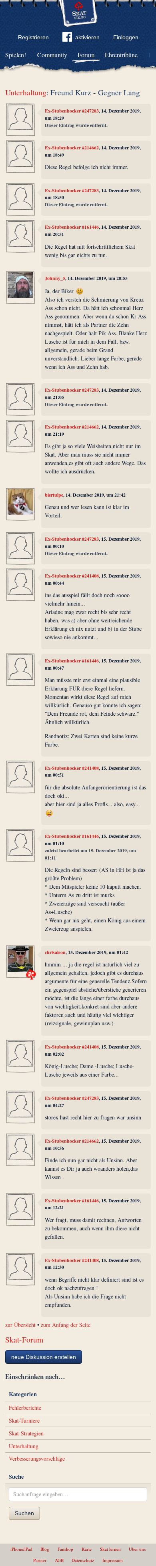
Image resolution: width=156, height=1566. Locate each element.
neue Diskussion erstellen (43, 1357)
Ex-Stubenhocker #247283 (72, 110)
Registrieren (33, 37)
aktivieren (87, 37)
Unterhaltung (25, 92)
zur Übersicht (20, 1324)
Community (52, 54)
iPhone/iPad (21, 1549)
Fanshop (65, 1549)
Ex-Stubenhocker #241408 (72, 575)
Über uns (137, 1549)
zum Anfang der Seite (65, 1324)
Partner (39, 1560)
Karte (87, 1549)
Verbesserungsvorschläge (37, 1458)
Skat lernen (110, 1549)
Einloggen (125, 37)
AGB (59, 1560)
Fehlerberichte (25, 1407)
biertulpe (54, 494)
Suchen (24, 1513)
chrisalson (55, 952)
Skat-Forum (24, 1339)
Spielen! (15, 54)
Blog (44, 1549)
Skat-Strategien (26, 1433)
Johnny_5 (55, 278)
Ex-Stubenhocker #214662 (72, 147)
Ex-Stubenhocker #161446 (72, 226)
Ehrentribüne (121, 54)
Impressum (112, 1560)
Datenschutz (83, 1560)
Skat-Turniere (24, 1420)
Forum (86, 54)
